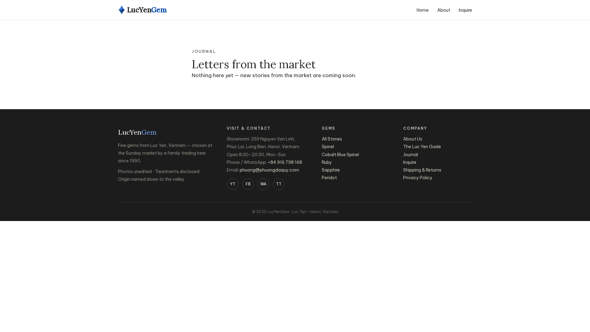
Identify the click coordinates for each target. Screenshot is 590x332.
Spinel (328, 146)
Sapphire (331, 170)
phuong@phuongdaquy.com (269, 170)
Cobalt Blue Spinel (340, 154)
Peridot (329, 177)
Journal (410, 154)
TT (278, 184)
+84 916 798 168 (285, 162)
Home (423, 10)
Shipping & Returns (422, 170)
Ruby (327, 162)
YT (232, 184)
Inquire (465, 10)
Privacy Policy (417, 177)
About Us (412, 139)
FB (248, 184)
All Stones (332, 139)
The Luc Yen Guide (422, 146)
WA (263, 184)
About (443, 10)
